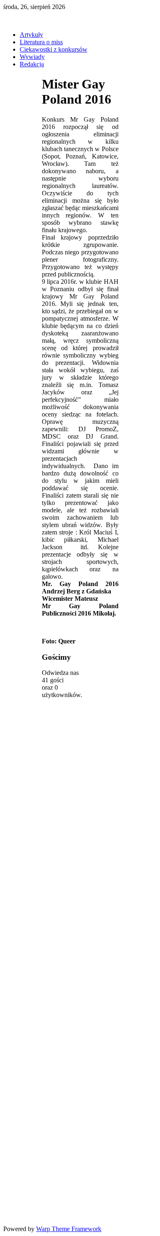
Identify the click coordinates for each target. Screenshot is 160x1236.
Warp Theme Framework (68, 1228)
